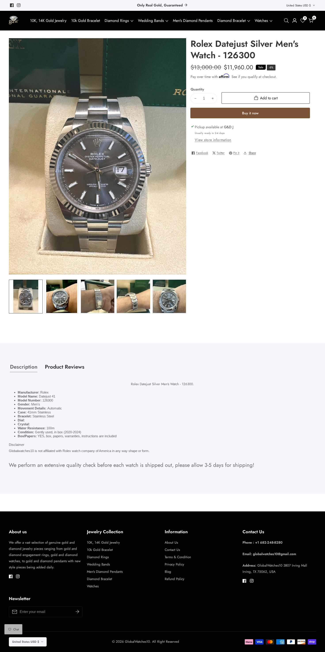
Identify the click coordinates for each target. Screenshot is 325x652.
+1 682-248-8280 (269, 542)
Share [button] (252, 153)
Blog (168, 571)
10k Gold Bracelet (85, 20)
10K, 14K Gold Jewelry (48, 20)
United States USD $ (299, 5)
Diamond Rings (117, 20)
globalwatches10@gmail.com (274, 554)
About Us (171, 542)
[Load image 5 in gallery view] (169, 296)
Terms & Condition (178, 557)
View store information (213, 139)
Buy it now (250, 113)
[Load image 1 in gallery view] (26, 296)
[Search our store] (287, 21)
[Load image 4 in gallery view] (133, 296)
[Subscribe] (77, 612)
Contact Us (172, 549)
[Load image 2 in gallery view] (61, 296)
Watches (261, 20)
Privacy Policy (174, 564)
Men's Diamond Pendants (193, 20)
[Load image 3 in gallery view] (98, 296)
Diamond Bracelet (231, 20)
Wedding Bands (151, 20)
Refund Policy (174, 579)
